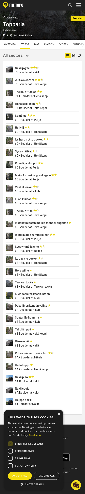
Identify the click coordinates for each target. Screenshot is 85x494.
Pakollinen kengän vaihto (31, 305)
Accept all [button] (19, 475)
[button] (33, 484)
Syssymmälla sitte (27, 246)
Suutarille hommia (27, 317)
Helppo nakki (23, 400)
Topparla (14, 24)
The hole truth (24, 211)
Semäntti (20, 115)
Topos (25, 44)
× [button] (58, 414)
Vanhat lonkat (23, 187)
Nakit (35, 72)
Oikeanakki (22, 341)
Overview (11, 17)
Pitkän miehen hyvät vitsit (31, 353)
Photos (49, 44)
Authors (78, 44)
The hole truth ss (25, 91)
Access (63, 44)
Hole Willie (22, 270)
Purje (37, 119)
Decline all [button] (47, 475)
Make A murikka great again (33, 175)
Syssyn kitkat (23, 151)
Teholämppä (23, 329)
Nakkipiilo (21, 377)
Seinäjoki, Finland (23, 35)
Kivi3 (37, 297)
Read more (35, 435)
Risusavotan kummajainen (32, 234)
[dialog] (33, 450)
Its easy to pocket (26, 258)
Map (36, 44)
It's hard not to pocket (28, 139)
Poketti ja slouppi (26, 163)
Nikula (36, 191)
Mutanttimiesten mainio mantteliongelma (41, 222)
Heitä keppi (39, 84)
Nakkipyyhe (22, 68)
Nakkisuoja (22, 388)
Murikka (11, 30)
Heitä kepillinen (25, 103)
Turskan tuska (24, 282)
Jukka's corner (24, 80)
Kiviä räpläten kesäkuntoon (32, 294)
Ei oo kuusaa (23, 199)
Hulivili (19, 127)
